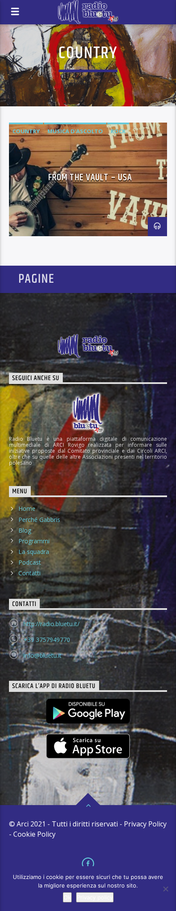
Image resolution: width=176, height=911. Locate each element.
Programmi (34, 541)
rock (118, 131)
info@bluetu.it (42, 655)
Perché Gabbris (39, 520)
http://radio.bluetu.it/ (51, 624)
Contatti (29, 573)
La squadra (33, 552)
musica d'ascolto (75, 131)
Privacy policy (95, 897)
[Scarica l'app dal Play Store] (88, 711)
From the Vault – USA (90, 177)
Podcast (29, 562)
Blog (24, 530)
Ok (67, 897)
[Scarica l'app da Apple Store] (88, 746)
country (26, 131)
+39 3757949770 (46, 640)
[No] (165, 889)
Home (26, 508)
